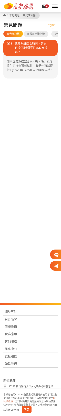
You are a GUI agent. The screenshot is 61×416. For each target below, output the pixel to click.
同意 (26, 409)
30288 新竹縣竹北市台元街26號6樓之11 (30, 386)
